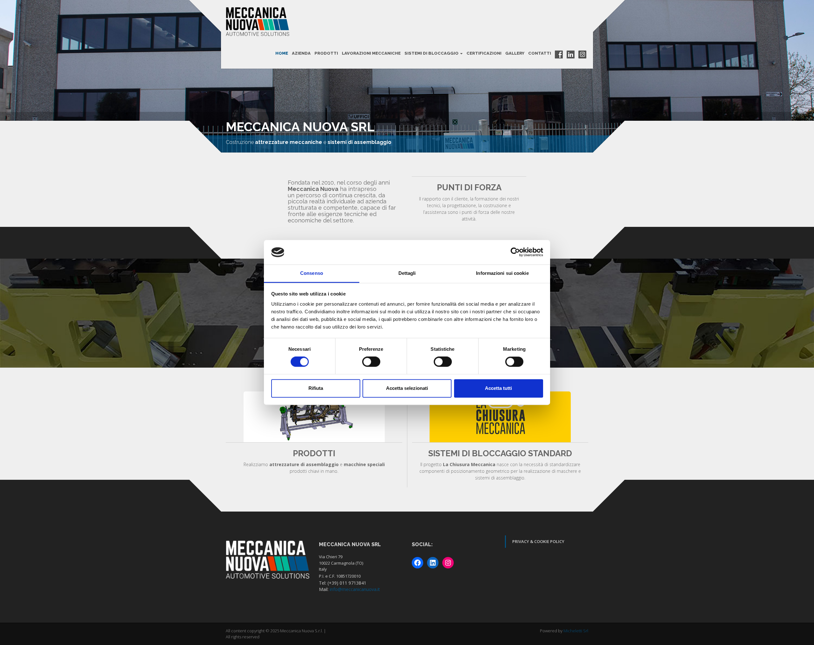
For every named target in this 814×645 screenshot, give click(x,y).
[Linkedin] (571, 54)
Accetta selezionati (407, 388)
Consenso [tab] (311, 273)
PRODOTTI (326, 53)
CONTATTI (539, 53)
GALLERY (514, 53)
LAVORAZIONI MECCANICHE (371, 53)
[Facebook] (559, 54)
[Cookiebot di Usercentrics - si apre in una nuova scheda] (515, 252)
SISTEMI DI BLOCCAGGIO (431, 53)
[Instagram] (582, 54)
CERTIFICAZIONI (483, 53)
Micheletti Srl (575, 631)
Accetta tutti (498, 388)
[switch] (371, 362)
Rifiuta (315, 388)
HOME (281, 53)
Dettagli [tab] (407, 273)
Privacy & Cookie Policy (538, 541)
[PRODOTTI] (314, 416)
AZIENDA (301, 53)
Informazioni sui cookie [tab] (502, 273)
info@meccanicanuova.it (355, 589)
